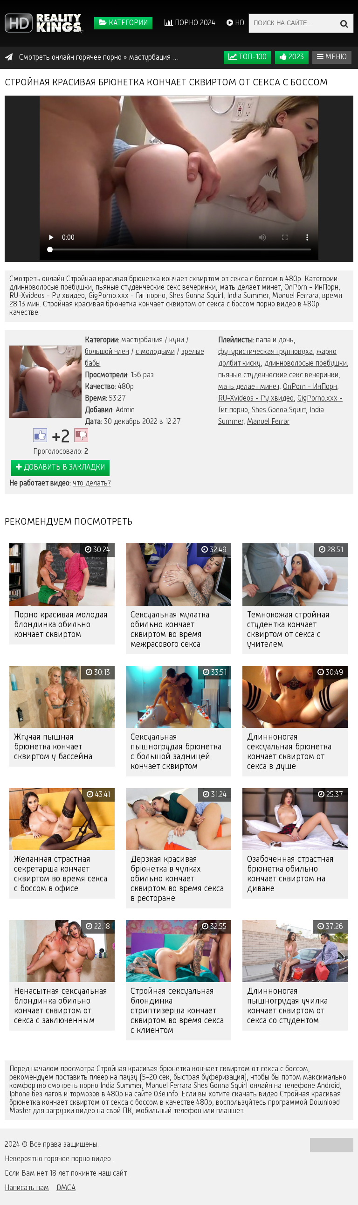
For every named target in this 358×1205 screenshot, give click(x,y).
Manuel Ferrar (268, 422)
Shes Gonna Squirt (279, 410)
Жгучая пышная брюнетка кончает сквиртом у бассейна (53, 747)
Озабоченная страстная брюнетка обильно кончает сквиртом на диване (290, 874)
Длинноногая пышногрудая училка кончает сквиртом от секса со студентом (287, 1006)
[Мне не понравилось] (81, 435)
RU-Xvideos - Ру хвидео (256, 398)
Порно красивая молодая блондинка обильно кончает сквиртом (61, 625)
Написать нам (27, 1188)
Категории (127, 23)
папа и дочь (275, 340)
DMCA (66, 1188)
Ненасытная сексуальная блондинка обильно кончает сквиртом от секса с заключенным (60, 1006)
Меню (335, 57)
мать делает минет (248, 387)
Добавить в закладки (63, 467)
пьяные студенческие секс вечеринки (278, 375)
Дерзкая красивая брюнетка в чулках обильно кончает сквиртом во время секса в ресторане (177, 879)
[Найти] (344, 23)
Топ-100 (252, 57)
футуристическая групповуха (265, 352)
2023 (295, 57)
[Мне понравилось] (40, 435)
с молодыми (155, 352)
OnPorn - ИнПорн (310, 387)
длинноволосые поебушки (305, 363)
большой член (107, 352)
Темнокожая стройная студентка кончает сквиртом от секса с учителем (288, 630)
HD (238, 23)
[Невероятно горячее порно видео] (44, 23)
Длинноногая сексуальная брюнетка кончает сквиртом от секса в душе (289, 752)
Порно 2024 (194, 23)
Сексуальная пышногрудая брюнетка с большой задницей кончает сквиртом (176, 752)
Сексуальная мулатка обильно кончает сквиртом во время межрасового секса (170, 630)
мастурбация (142, 340)
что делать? (92, 483)
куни (176, 340)
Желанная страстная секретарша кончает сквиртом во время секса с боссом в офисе (60, 874)
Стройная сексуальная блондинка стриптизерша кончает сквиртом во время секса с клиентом (177, 1011)
